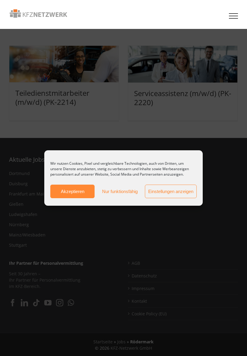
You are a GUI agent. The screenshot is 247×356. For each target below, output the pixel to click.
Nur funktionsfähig (120, 191)
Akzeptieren (72, 191)
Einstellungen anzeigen (170, 191)
